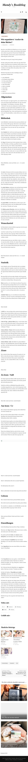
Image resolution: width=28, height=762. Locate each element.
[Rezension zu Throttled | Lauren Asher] (18, 633)
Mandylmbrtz (5, 44)
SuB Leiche (4, 655)
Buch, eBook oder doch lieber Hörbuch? (10, 717)
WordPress (21, 759)
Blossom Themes (9, 759)
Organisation (12, 663)
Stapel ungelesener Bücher (5, 639)
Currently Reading (5, 663)
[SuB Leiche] (6, 651)
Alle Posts (5, 36)
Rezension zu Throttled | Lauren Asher (17, 639)
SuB (17, 663)
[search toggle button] (26, 12)
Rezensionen (9, 696)
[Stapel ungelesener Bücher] (6, 633)
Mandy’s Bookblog (14, 5)
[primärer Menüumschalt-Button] (1, 11)
